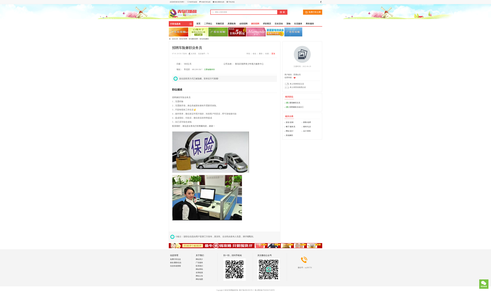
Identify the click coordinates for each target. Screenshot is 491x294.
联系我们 (199, 266)
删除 (261, 54)
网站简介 (199, 259)
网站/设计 (289, 131)
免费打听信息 (175, 259)
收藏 (267, 54)
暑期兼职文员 (293, 103)
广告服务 (199, 263)
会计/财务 (307, 131)
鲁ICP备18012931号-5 (246, 290)
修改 (254, 54)
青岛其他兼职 (204, 39)
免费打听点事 (315, 12)
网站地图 (199, 279)
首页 (198, 24)
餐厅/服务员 (290, 127)
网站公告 (199, 276)
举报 (248, 54)
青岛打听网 (183, 39)
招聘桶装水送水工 (295, 107)
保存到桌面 (193, 2)
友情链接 (199, 273)
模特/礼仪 (307, 127)
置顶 (273, 54)
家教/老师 (307, 122)
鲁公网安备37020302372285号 (265, 290)
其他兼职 (289, 135)
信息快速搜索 (175, 266)
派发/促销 (289, 122)
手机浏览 (231, 2)
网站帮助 (199, 269)
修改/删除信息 (219, 2)
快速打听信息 (205, 2)
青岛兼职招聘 (193, 39)
